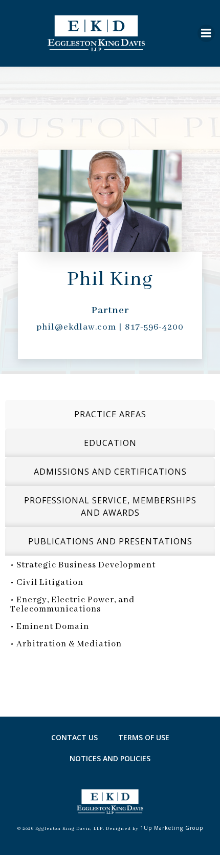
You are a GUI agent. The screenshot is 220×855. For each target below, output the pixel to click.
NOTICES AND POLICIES (110, 758)
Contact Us (74, 737)
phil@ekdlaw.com (76, 327)
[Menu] (206, 33)
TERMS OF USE (143, 737)
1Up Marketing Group (171, 827)
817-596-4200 (154, 327)
